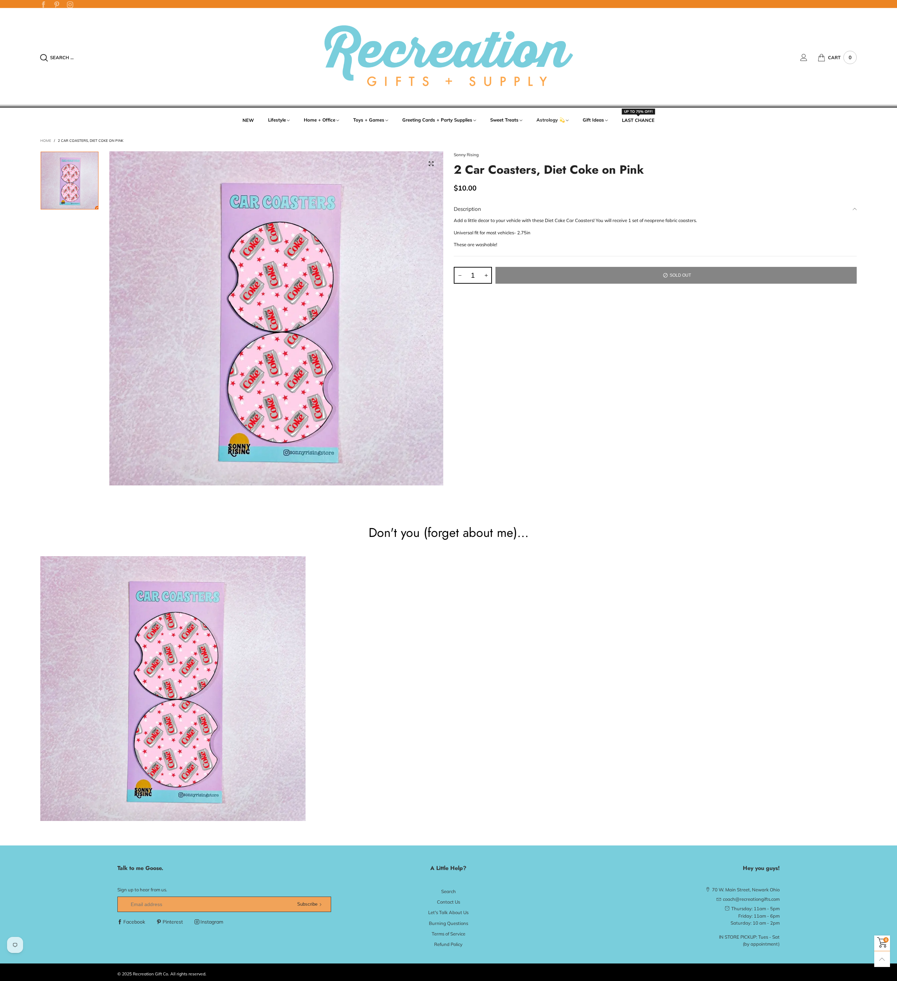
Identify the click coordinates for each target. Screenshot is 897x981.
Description (467, 209)
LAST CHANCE (638, 120)
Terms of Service (448, 934)
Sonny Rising (466, 154)
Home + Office (319, 120)
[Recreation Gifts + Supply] (448, 57)
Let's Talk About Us (448, 912)
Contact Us (448, 902)
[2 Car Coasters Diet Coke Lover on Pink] (276, 318)
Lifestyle (277, 120)
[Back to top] (882, 959)
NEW (248, 120)
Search (448, 891)
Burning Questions (448, 923)
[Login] (809, 57)
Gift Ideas (593, 120)
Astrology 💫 (550, 120)
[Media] (431, 164)
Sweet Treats (504, 120)
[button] (459, 275)
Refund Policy (448, 944)
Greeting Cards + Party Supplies (437, 120)
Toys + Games (368, 120)
